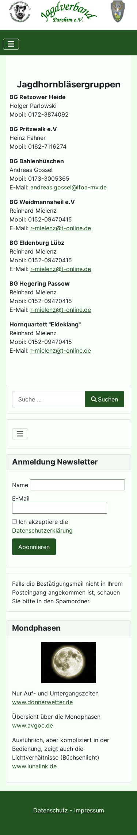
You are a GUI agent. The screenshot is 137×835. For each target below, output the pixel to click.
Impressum (89, 810)
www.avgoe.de (32, 725)
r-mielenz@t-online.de (60, 228)
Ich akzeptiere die (42, 526)
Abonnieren (34, 546)
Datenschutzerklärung (42, 530)
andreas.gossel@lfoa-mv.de (68, 187)
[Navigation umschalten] (11, 44)
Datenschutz (50, 810)
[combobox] (48, 399)
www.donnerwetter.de (42, 702)
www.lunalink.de (34, 766)
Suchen (108, 399)
